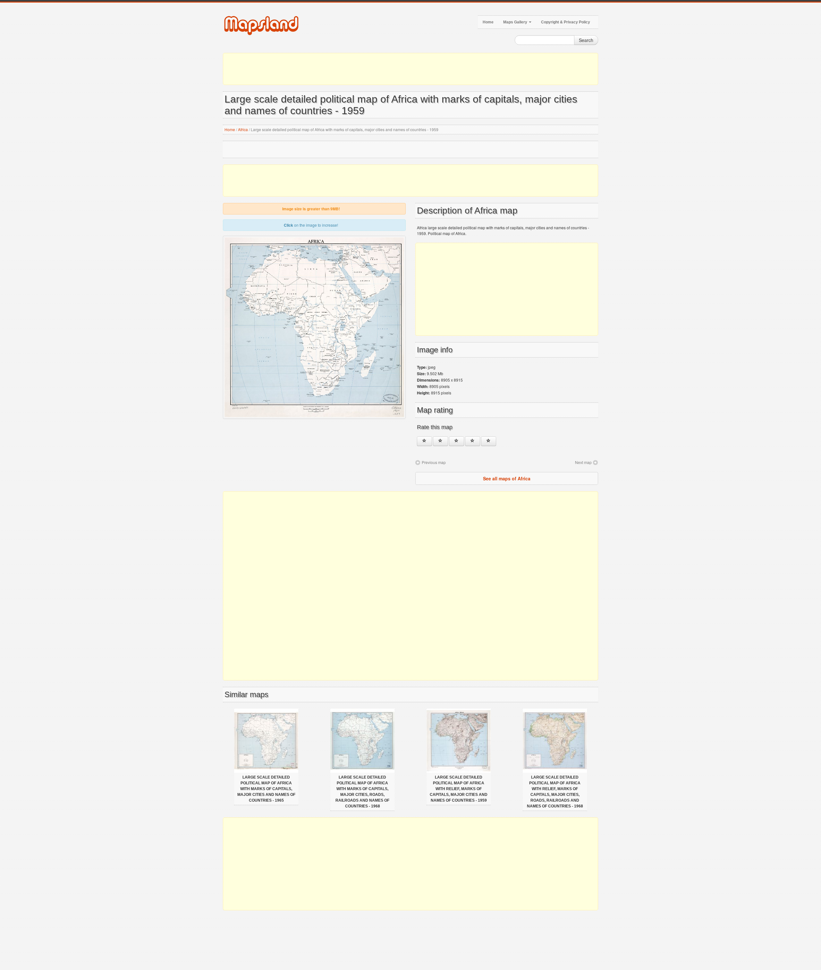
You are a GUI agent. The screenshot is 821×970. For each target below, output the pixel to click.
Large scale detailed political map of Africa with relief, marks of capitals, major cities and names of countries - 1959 (458, 789)
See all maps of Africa (506, 478)
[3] (456, 441)
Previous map (434, 462)
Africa (243, 129)
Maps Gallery (515, 22)
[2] (440, 441)
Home (488, 22)
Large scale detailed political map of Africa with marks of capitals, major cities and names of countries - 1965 (266, 789)
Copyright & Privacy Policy (565, 22)
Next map (583, 462)
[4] (472, 441)
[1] (424, 441)
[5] (488, 441)
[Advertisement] (410, 69)
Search (586, 40)
